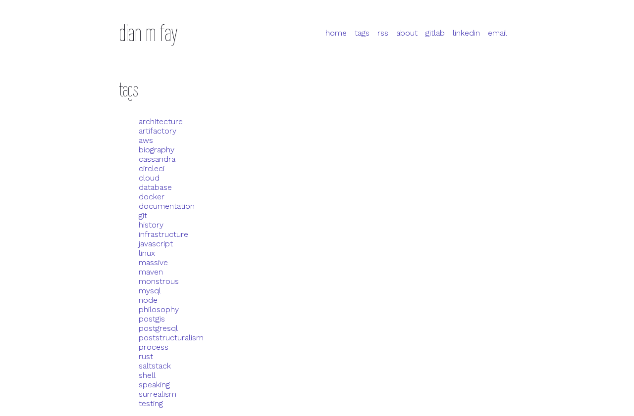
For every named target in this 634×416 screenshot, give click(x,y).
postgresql (158, 328)
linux (147, 253)
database (155, 187)
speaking (154, 384)
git (143, 215)
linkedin (466, 33)
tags (362, 33)
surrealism (157, 394)
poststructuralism (171, 337)
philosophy (159, 309)
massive (153, 262)
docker (151, 196)
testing (151, 403)
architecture (161, 121)
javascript (156, 243)
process (153, 347)
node (148, 300)
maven (151, 272)
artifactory (157, 131)
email (497, 33)
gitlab (435, 33)
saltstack (155, 365)
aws (146, 140)
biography (156, 149)
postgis (152, 319)
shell (147, 375)
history (151, 225)
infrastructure (163, 234)
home (336, 33)
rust (146, 356)
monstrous (159, 281)
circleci (151, 168)
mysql (150, 290)
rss (382, 33)
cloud (149, 178)
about (407, 33)
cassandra (157, 159)
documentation (167, 206)
